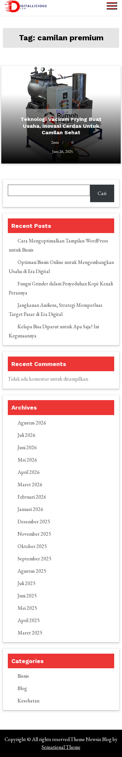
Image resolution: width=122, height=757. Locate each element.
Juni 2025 (27, 595)
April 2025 (29, 620)
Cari (102, 193)
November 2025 (34, 533)
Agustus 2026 (32, 422)
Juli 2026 (26, 435)
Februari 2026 (32, 496)
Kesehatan (28, 700)
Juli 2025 (26, 583)
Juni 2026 (27, 447)
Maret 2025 (30, 632)
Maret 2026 (30, 484)
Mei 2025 (27, 608)
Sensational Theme (61, 747)
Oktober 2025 (32, 546)
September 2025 (34, 558)
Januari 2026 (30, 509)
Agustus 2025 (32, 571)
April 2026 (29, 472)
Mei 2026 (27, 459)
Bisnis (23, 675)
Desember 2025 (34, 521)
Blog (22, 688)
